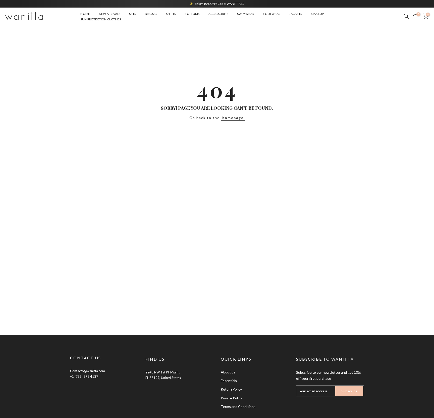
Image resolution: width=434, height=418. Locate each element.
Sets (132, 14)
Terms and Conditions (238, 406)
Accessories (218, 14)
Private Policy (231, 398)
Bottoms (192, 14)
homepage (233, 118)
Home (85, 14)
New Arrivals (110, 14)
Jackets (295, 14)
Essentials (229, 380)
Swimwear (245, 14)
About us (228, 372)
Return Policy (231, 389)
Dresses (151, 14)
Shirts (171, 14)
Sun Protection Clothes (100, 19)
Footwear (271, 14)
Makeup (317, 14)
